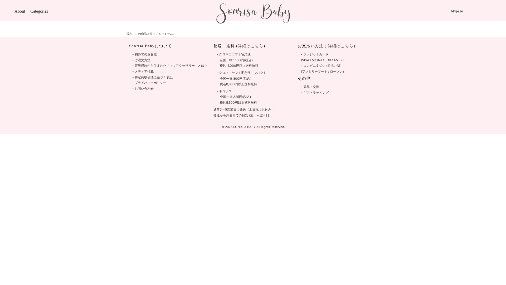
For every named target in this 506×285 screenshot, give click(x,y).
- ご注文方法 (141, 60)
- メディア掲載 (143, 71)
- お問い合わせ (143, 89)
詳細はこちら (340, 46)
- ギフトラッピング (315, 92)
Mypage (457, 11)
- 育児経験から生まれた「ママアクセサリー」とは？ (169, 66)
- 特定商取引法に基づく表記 (152, 77)
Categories (39, 11)
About (19, 11)
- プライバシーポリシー (149, 83)
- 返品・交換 (310, 87)
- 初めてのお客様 (144, 54)
